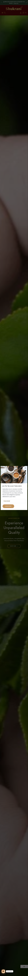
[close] (25, 468)
